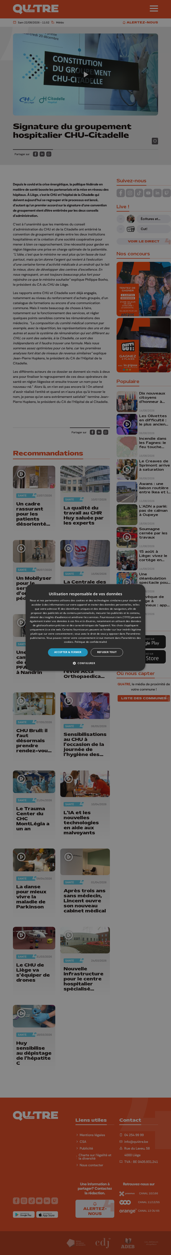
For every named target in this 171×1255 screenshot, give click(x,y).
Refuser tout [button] (107, 652)
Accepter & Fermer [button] (68, 652)
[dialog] (85, 627)
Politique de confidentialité (91, 642)
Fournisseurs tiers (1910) (115, 617)
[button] (85, 663)
